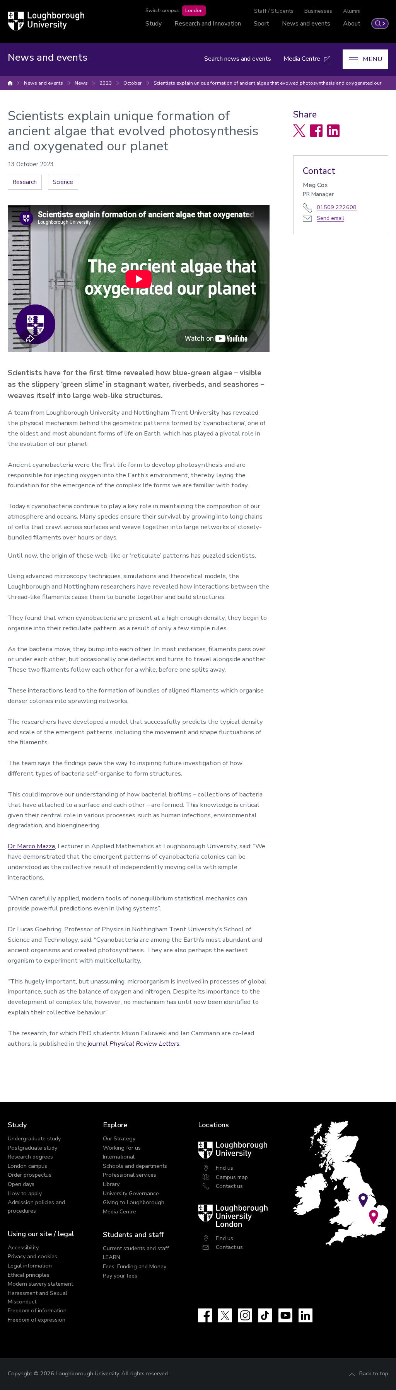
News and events (306, 23)
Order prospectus (29, 1175)
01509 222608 (337, 207)
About (351, 23)
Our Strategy (119, 1138)
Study (153, 23)
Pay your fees (120, 1275)
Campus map (232, 1177)
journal (133, 1043)
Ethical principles (29, 1275)
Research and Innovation (207, 23)
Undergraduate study (34, 1138)
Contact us (229, 1186)
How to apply (25, 1193)
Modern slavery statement (40, 1284)
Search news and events (237, 58)
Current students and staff (136, 1248)
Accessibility (23, 1247)
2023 (105, 83)
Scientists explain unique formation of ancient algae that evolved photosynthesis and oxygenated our (268, 83)
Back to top (373, 1373)
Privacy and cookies (32, 1256)
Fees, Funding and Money (134, 1266)
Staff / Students (274, 11)
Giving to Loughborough (133, 1202)
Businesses (318, 11)
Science (63, 182)
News (81, 83)
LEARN (111, 1257)
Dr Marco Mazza (31, 846)
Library (111, 1184)
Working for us (122, 1148)
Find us (224, 1168)
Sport (261, 23)
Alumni (351, 11)
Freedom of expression (36, 1320)
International (119, 1156)
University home (10, 83)
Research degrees (30, 1156)
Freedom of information (37, 1310)
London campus (27, 1166)
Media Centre (119, 1211)
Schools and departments (135, 1166)
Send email (330, 218)
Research (25, 182)
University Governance (131, 1193)
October (132, 83)
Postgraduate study (32, 1148)
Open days (21, 1184)
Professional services (129, 1175)
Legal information (30, 1265)
